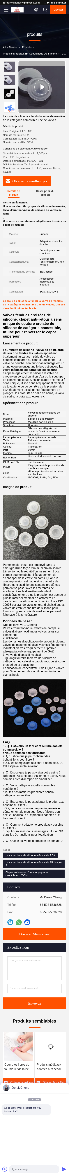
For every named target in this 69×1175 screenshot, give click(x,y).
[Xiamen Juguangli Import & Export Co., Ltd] (18, 9)
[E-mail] (27, 922)
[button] (10, 111)
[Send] (64, 1169)
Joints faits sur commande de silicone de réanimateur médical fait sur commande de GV (50, 1067)
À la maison (10, 47)
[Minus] (64, 1088)
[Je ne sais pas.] (10, 922)
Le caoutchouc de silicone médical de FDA (30, 855)
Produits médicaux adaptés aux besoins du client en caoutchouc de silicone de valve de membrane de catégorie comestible (17, 1067)
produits (27, 47)
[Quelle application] (19, 922)
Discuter (58, 9)
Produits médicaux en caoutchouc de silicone (30, 53)
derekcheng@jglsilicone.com (23, 2)
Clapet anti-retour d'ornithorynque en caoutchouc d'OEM (27, 874)
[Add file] (4, 1169)
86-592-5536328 (56, 2)
